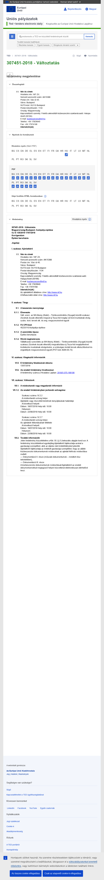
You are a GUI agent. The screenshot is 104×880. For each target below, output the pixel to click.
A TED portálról (13, 845)
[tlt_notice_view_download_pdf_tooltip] (13, 178)
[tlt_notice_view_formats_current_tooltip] (89, 219)
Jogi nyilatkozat (13, 821)
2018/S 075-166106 (65, 372)
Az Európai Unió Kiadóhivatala (20, 771)
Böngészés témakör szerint (65, 45)
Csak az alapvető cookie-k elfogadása (63, 873)
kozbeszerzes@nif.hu (36, 119)
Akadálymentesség (14, 831)
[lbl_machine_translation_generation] (45, 196)
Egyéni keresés (43, 45)
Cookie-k (10, 826)
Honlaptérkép (12, 850)
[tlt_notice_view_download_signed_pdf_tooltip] (66, 154)
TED (8, 56)
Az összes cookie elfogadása (26, 873)
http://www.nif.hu (55, 292)
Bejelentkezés (74, 9)
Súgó (8, 790)
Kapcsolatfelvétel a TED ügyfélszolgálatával (25, 795)
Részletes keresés (26, 45)
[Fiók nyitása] (10, 75)
